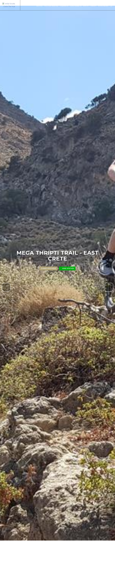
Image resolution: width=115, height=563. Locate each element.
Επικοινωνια (103, 6)
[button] (6, 287)
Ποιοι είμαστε (75, 6)
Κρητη (85, 6)
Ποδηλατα (64, 6)
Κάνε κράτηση (68, 268)
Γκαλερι (93, 6)
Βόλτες (39, 6)
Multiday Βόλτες (51, 6)
